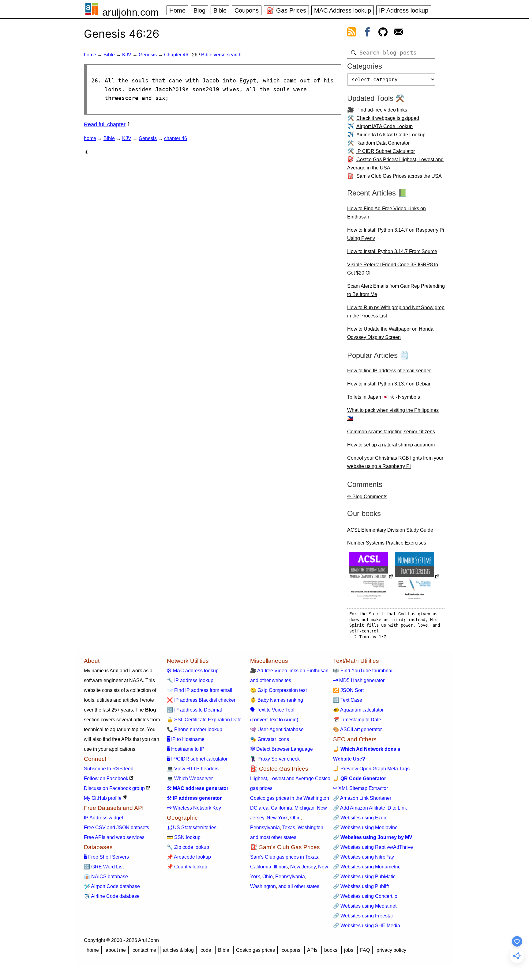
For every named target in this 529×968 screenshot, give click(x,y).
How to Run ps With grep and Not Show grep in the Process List (396, 311)
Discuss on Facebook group (114, 788)
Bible (220, 10)
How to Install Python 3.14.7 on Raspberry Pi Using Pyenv (395, 234)
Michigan (304, 807)
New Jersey (303, 866)
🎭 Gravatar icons (269, 739)
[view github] (383, 33)
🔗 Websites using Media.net (364, 906)
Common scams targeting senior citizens (391, 431)
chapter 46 (175, 138)
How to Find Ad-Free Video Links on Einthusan (386, 212)
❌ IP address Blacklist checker (201, 700)
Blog (199, 10)
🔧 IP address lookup (190, 680)
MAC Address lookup (342, 10)
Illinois (281, 866)
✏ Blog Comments (367, 496)
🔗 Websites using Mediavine (365, 827)
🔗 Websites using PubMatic (364, 876)
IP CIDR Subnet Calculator (385, 151)
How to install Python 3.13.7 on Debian (389, 383)
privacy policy (391, 950)
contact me (144, 950)
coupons (291, 950)
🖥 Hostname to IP (185, 749)
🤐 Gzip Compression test (278, 690)
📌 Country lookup (187, 866)
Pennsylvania (265, 827)
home (90, 54)
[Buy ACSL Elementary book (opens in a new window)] (371, 577)
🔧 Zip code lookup (188, 847)
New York (277, 817)
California (281, 807)
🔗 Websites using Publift (361, 886)
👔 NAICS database (106, 876)
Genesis (148, 54)
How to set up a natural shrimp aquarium (391, 444)
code (206, 950)
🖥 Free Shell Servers (106, 857)
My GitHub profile (103, 798)
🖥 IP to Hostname (185, 739)
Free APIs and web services (114, 837)
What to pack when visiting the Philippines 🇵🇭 (393, 414)
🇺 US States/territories (191, 827)
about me (116, 950)
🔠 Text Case (347, 700)
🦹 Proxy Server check (275, 758)
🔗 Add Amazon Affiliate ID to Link (370, 807)
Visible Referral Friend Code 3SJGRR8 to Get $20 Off (392, 268)
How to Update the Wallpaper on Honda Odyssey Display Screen (390, 333)
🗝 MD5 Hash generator (359, 680)
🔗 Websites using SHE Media (366, 925)
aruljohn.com (130, 12)
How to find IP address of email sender (389, 370)
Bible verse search (221, 54)
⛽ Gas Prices (286, 10)
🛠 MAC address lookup (193, 670)
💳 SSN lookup (184, 837)
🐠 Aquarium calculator (358, 709)
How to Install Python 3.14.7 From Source (392, 251)
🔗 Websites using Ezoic (360, 817)
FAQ (365, 950)
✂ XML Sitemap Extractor (360, 788)
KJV (126, 54)
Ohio (295, 817)
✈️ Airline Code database (112, 896)
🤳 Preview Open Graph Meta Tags (371, 768)
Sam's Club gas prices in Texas (284, 857)
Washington (310, 827)
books (330, 950)
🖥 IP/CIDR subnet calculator (197, 758)
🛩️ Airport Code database (112, 886)
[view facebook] (367, 33)
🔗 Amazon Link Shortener (362, 798)
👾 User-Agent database (277, 729)
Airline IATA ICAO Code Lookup (391, 134)
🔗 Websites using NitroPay (363, 857)
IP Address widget (103, 817)
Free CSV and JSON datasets (116, 827)
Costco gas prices (255, 950)
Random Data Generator (383, 143)
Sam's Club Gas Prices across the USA (399, 176)
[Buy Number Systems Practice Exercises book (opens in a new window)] (417, 577)
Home (177, 10)
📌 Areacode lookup (189, 857)
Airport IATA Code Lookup (384, 126)
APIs (312, 950)
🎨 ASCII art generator (357, 729)
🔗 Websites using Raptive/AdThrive (373, 847)
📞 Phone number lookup (194, 729)
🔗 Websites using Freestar (363, 915)
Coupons (246, 10)
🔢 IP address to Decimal (194, 709)
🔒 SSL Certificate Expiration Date (204, 719)
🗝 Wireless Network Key (194, 807)
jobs (348, 950)
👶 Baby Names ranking (276, 700)
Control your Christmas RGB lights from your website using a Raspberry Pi (395, 462)
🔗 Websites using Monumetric (366, 866)
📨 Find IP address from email (199, 690)
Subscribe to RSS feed (108, 768)
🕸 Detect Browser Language (281, 749)
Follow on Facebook (106, 778)
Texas (288, 827)
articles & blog (178, 950)
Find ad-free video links (381, 109)
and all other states (298, 886)
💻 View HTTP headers (193, 768)
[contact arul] (398, 33)
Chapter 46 (176, 54)
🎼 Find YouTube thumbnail (363, 670)
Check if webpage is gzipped (387, 118)
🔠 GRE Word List (104, 866)
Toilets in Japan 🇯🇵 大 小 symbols (383, 397)
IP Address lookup (403, 10)
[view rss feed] (351, 33)
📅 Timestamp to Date (357, 719)
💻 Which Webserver (190, 778)
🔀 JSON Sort (348, 690)
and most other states (273, 837)
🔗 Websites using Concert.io (365, 896)
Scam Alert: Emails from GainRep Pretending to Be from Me (396, 290)
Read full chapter (105, 124)
